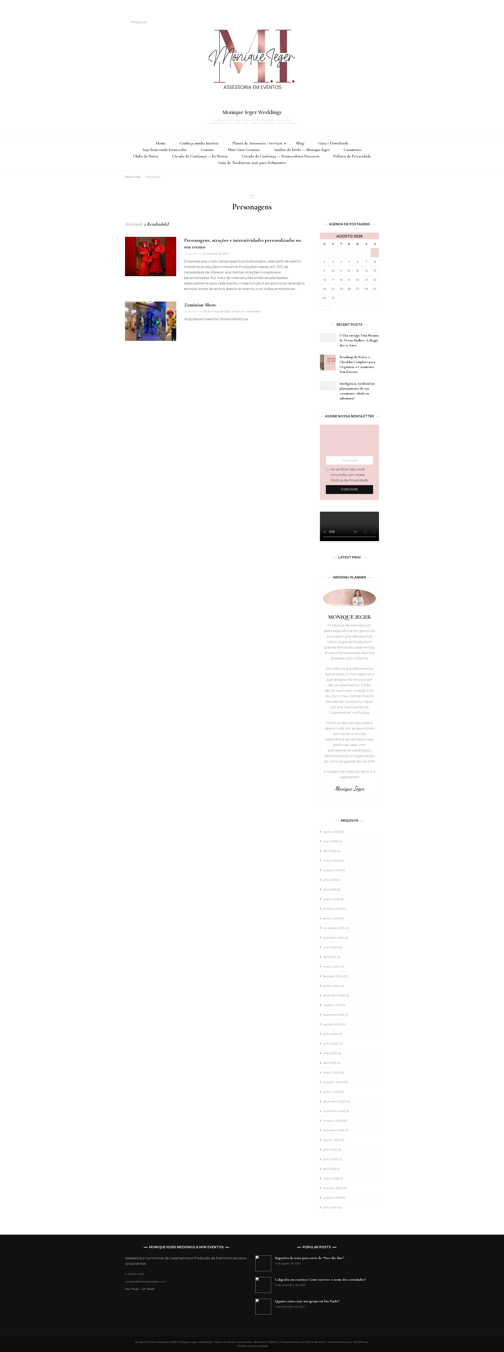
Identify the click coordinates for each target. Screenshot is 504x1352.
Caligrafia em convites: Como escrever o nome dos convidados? (320, 1279)
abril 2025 (329, 889)
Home (161, 143)
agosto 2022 (331, 1140)
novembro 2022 (334, 1111)
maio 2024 (330, 947)
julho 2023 (330, 1034)
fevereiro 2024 (333, 976)
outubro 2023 (332, 1005)
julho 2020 (330, 1207)
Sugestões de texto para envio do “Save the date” (309, 1258)
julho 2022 (330, 1149)
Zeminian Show (200, 305)
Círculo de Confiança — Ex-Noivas (200, 156)
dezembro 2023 (334, 995)
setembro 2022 (333, 1130)
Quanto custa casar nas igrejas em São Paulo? (307, 1301)
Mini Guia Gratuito (244, 149)
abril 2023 (329, 1063)
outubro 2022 (332, 1120)
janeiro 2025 (331, 918)
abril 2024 (329, 957)
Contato (207, 149)
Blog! (300, 143)
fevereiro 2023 (333, 1082)
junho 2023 (330, 1043)
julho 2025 (330, 880)
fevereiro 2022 (333, 1188)
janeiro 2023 (331, 1092)
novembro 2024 (334, 928)
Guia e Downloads (333, 143)
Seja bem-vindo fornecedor (165, 149)
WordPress (360, 1342)
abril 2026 (329, 851)
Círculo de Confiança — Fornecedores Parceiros (280, 156)
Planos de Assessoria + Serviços (257, 143)
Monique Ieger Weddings (252, 112)
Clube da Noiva (145, 156)
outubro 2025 (332, 870)
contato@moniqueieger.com (145, 1281)
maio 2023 (330, 1053)
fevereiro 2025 (332, 909)
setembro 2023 (333, 1014)
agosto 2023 (331, 1024)
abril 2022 (329, 1169)
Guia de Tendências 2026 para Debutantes (252, 162)
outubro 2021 (332, 1197)
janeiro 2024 (331, 986)
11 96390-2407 (134, 1274)
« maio (327, 306)
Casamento (352, 149)
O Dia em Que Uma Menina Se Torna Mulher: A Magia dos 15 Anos (359, 340)
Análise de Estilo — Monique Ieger (302, 149)
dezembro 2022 (334, 1101)
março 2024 (331, 966)
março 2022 (331, 1178)
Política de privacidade (252, 1346)
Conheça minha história (199, 143)
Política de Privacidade (352, 156)
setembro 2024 (334, 937)
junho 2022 (330, 1159)
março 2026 (331, 860)
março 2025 (331, 899)
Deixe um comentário (246, 311)
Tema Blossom (315, 1342)
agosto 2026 (331, 831)
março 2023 (331, 1072)
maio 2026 (330, 841)
